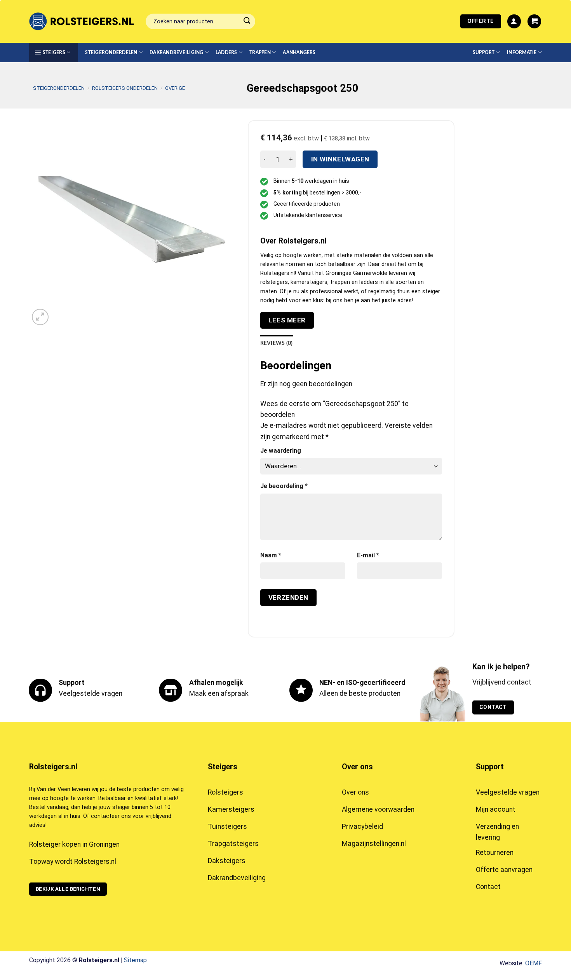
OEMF (533, 963)
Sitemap (135, 960)
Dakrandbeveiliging (176, 52)
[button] (514, 21)
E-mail (368, 555)
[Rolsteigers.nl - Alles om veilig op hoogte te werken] (81, 21)
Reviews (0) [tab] (276, 343)
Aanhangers (299, 52)
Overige (175, 88)
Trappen (260, 52)
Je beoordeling (284, 486)
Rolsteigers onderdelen (125, 88)
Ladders (226, 52)
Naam (270, 555)
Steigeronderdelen (111, 52)
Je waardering (280, 450)
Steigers (54, 52)
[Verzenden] (247, 21)
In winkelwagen (340, 159)
